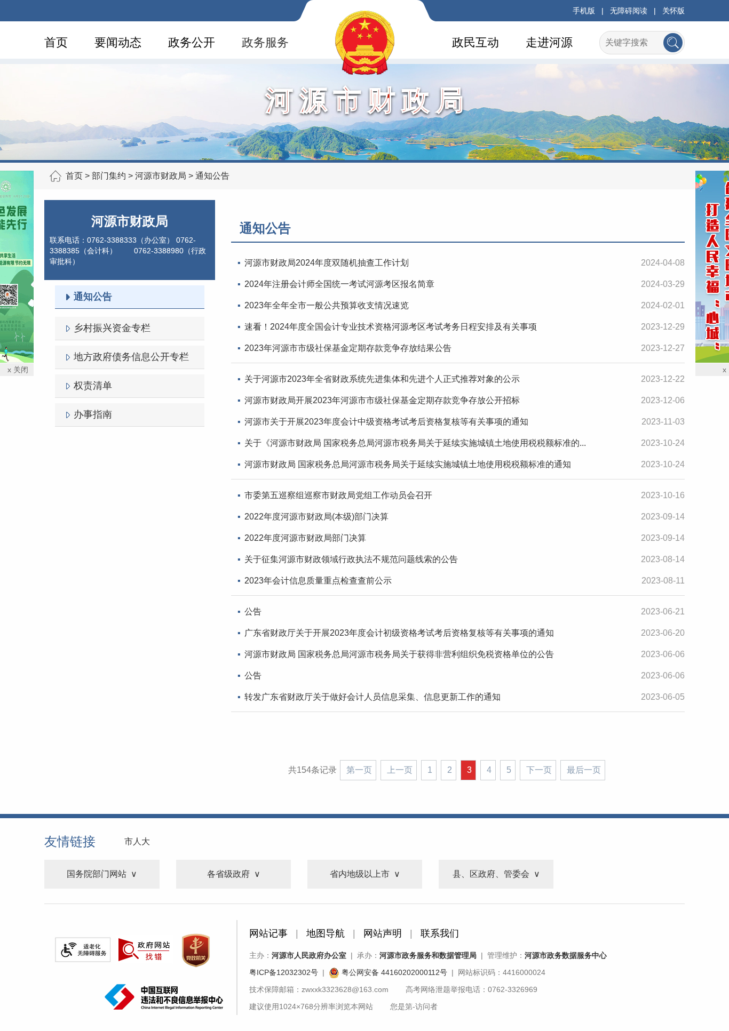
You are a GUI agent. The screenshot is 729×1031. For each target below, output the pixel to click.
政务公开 (191, 42)
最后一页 (584, 769)
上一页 (400, 769)
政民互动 (475, 42)
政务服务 (265, 42)
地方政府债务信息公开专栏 (131, 356)
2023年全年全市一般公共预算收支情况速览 (326, 305)
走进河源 (549, 42)
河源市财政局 (160, 175)
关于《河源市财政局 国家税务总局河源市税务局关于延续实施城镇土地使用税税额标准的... (415, 442)
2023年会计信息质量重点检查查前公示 (318, 580)
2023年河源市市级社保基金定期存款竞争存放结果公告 (347, 348)
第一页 (359, 769)
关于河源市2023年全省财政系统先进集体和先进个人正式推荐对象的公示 (382, 378)
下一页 (539, 769)
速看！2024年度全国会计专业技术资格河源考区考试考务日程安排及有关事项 (390, 326)
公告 (253, 611)
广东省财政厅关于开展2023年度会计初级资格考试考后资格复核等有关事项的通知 (399, 632)
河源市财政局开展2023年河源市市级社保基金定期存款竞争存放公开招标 (382, 400)
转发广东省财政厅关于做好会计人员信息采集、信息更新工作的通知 (372, 696)
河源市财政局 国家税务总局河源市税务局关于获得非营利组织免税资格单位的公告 (399, 654)
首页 (56, 42)
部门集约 (109, 175)
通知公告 (212, 175)
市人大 (137, 841)
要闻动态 (117, 42)
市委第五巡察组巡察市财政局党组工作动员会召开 (338, 495)
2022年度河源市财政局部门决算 (305, 537)
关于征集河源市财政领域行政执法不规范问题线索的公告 (351, 559)
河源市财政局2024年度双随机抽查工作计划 (326, 262)
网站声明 (382, 933)
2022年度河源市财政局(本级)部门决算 (316, 516)
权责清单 (93, 385)
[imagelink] (83, 949)
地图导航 (325, 933)
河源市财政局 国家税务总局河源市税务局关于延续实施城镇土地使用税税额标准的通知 (407, 464)
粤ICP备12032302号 (283, 972)
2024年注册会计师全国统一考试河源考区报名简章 (339, 284)
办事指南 (93, 414)
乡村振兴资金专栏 (112, 328)
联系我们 (440, 933)
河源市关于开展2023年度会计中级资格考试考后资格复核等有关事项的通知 (386, 421)
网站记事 (268, 933)
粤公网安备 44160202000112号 (393, 972)
